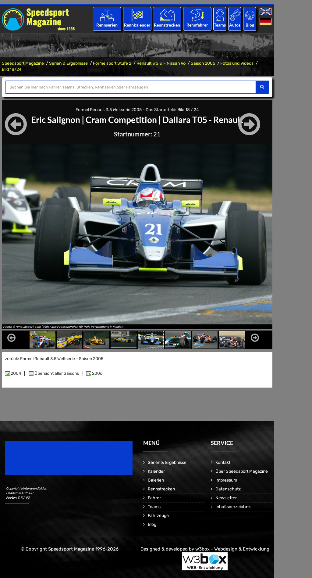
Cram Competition (121, 119)
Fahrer (154, 497)
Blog (250, 24)
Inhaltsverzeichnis (233, 506)
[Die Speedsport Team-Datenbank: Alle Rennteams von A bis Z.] (220, 15)
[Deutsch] (266, 21)
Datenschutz (228, 489)
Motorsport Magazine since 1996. (39, 462)
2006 (96, 373)
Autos (234, 24)
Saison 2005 (203, 63)
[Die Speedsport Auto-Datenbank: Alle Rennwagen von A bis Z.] (235, 15)
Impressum (226, 480)
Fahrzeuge (158, 515)
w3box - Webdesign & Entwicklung (232, 549)
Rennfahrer (197, 24)
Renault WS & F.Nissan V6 (161, 63)
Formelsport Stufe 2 (112, 63)
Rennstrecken (167, 24)
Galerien (156, 480)
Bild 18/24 (12, 69)
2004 (15, 373)
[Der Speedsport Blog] (249, 15)
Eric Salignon (55, 119)
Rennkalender (137, 24)
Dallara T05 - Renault (202, 119)
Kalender (156, 471)
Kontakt (222, 462)
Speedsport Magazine (23, 63)
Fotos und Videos (237, 63)
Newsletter (226, 497)
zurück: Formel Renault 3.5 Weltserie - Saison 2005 (54, 358)
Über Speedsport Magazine (241, 471)
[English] (266, 11)
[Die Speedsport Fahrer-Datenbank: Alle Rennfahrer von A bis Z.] (197, 15)
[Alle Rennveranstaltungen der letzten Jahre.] (137, 15)
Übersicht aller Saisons (56, 373)
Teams (220, 24)
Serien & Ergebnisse (68, 63)
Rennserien (107, 24)
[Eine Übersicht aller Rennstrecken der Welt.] (167, 15)
